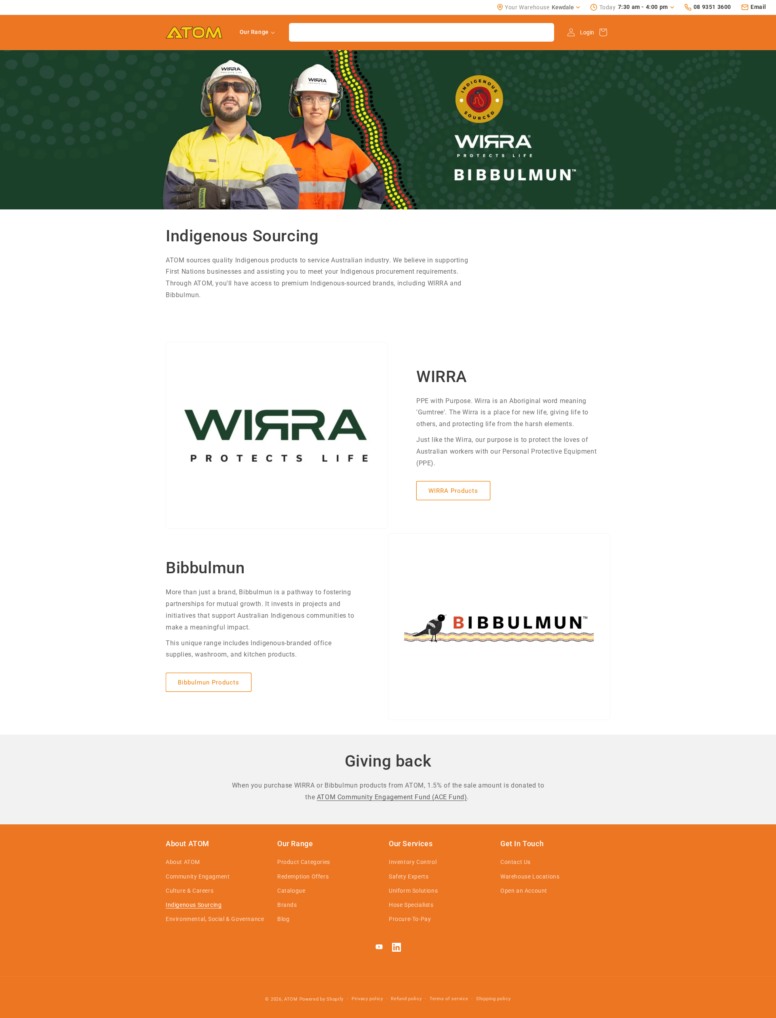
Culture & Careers (189, 890)
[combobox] (421, 32)
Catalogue (291, 890)
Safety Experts (408, 876)
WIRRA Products (453, 490)
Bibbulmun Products (208, 682)
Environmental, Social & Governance (215, 919)
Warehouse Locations (529, 876)
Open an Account (523, 890)
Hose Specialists (411, 905)
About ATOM (183, 862)
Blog (283, 919)
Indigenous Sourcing (193, 905)
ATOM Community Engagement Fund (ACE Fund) (392, 797)
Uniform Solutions (413, 890)
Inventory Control (412, 862)
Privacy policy (367, 998)
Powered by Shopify (321, 999)
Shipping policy (493, 998)
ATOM (291, 999)
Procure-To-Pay (410, 919)
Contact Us (515, 862)
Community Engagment (198, 876)
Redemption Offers (303, 876)
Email (758, 7)
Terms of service (449, 998)
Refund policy (406, 998)
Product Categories (303, 862)
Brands (287, 905)
